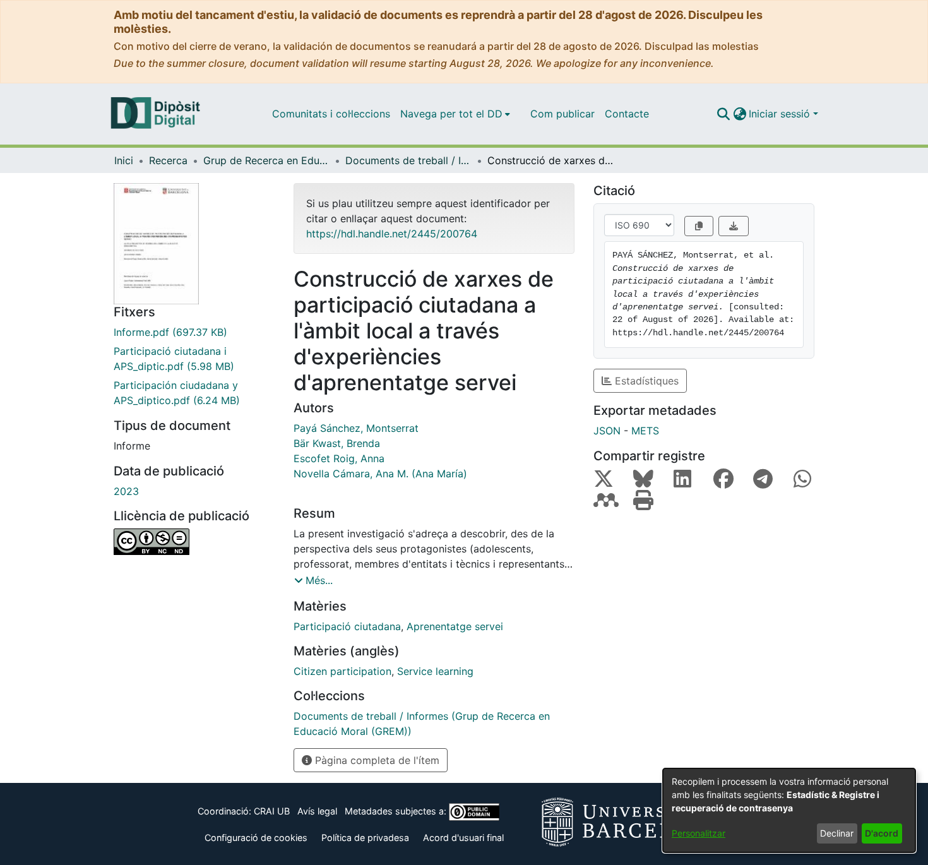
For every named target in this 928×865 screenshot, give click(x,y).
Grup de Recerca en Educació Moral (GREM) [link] (266, 160)
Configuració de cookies (256, 837)
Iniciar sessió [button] (781, 113)
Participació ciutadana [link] (347, 626)
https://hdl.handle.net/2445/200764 (391, 233)
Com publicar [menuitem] (562, 113)
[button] (723, 113)
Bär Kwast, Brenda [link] (337, 443)
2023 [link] (126, 491)
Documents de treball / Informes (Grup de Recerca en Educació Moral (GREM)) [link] (408, 160)
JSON (607, 430)
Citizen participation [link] (342, 671)
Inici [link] (123, 160)
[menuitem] (455, 113)
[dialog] (789, 810)
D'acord (881, 833)
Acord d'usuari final (463, 837)
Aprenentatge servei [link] (455, 626)
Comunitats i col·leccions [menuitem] (331, 113)
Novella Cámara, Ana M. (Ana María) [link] (380, 473)
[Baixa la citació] (733, 226)
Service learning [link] (435, 671)
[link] (194, 332)
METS (645, 430)
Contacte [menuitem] (627, 113)
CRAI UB (272, 811)
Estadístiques (645, 380)
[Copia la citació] (698, 226)
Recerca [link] (168, 160)
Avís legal (317, 811)
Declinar (837, 833)
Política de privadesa (365, 837)
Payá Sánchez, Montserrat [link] (356, 428)
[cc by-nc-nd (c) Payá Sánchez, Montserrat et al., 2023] (194, 541)
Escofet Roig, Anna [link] (339, 458)
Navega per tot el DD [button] (451, 113)
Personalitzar (698, 833)
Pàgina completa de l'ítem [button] (375, 760)
